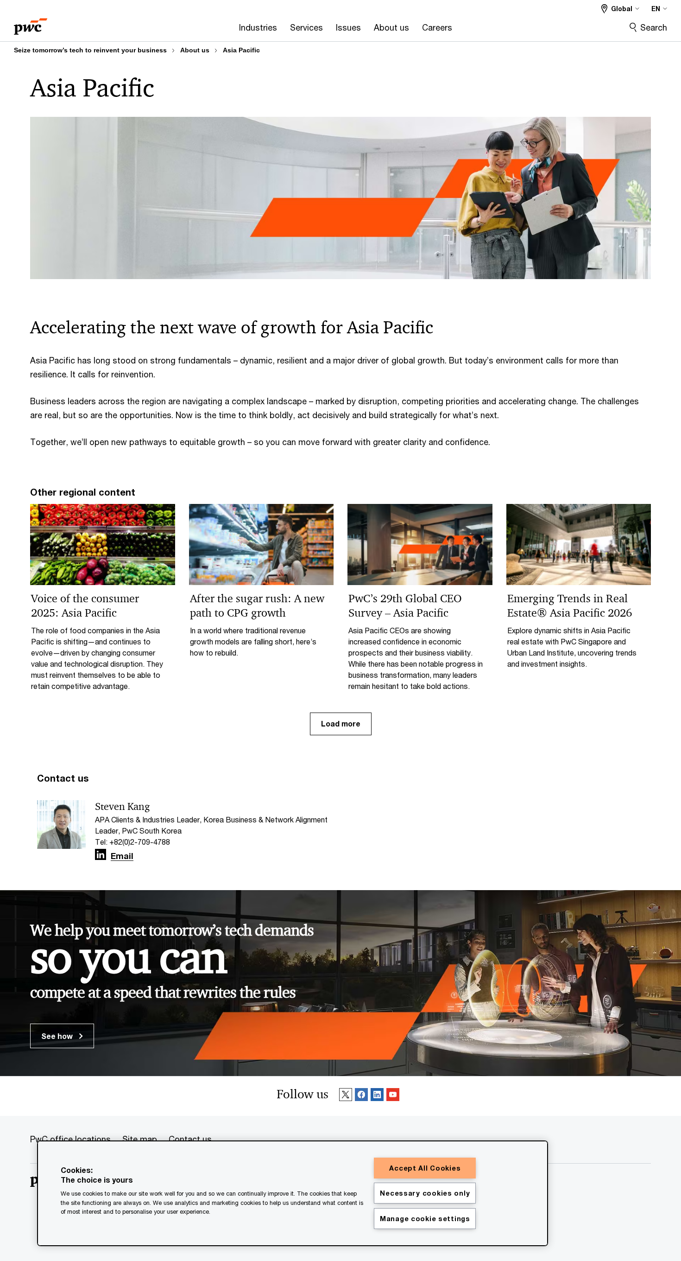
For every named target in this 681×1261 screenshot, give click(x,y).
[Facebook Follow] (361, 1096)
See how (58, 1036)
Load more (340, 723)
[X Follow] (345, 1096)
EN (655, 9)
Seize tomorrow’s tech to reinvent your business (90, 50)
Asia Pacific (241, 50)
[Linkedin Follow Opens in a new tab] (100, 854)
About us (194, 50)
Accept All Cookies (424, 1168)
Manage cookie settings (425, 1219)
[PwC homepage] (30, 23)
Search (653, 27)
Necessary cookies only (425, 1193)
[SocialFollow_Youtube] (392, 1096)
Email (122, 856)
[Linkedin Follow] (377, 1096)
